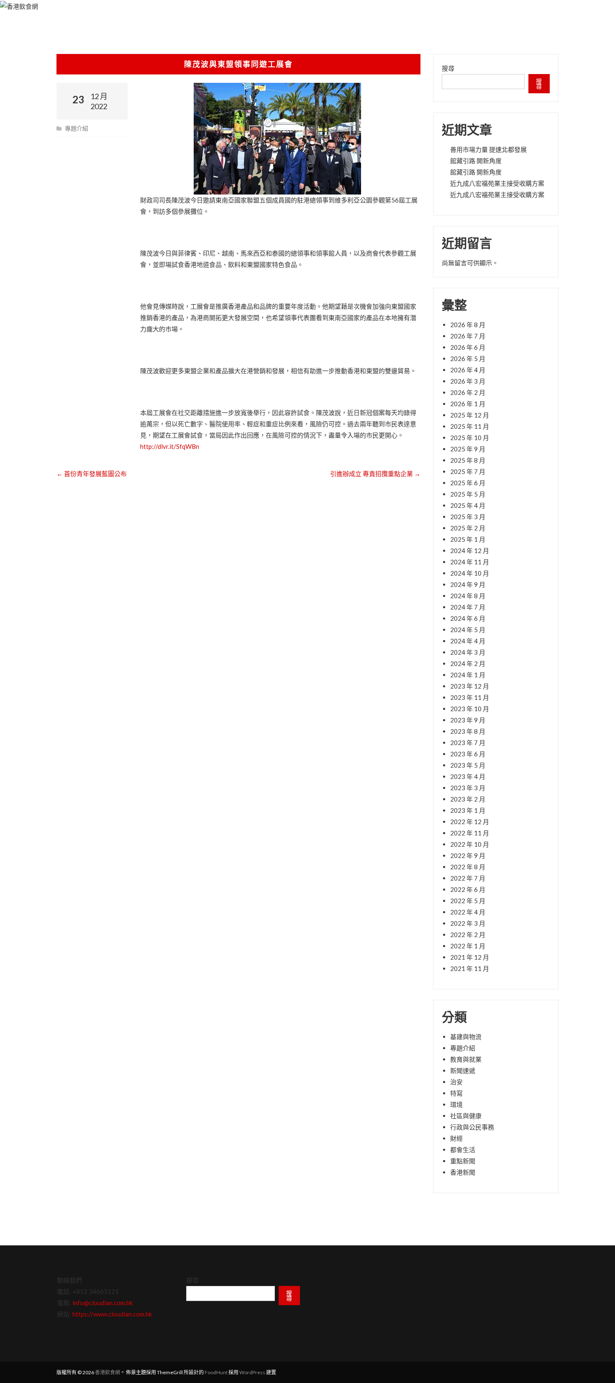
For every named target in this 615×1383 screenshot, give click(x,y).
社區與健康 (466, 1115)
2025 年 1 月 (467, 539)
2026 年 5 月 (467, 358)
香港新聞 (462, 1172)
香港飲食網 (107, 1372)
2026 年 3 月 (467, 381)
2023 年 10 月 (469, 708)
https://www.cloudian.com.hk (112, 1314)
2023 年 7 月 (467, 742)
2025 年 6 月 (467, 483)
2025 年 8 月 (467, 460)
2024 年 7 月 (467, 607)
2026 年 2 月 (467, 392)
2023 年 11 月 (469, 697)
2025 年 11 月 (469, 426)
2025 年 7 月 (467, 471)
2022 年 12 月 (469, 821)
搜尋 (448, 68)
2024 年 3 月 (467, 652)
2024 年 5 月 (467, 629)
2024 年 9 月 (467, 584)
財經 (456, 1138)
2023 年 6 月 (467, 754)
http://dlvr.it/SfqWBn (169, 446)
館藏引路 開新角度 (476, 160)
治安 (456, 1082)
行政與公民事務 (472, 1127)
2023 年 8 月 (467, 731)
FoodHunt (216, 1372)
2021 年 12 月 (469, 957)
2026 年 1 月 (467, 403)
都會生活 (462, 1149)
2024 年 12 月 (469, 550)
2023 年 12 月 (469, 686)
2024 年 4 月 (467, 641)
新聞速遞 (462, 1070)
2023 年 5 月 (467, 765)
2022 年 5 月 (467, 900)
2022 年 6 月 (467, 889)
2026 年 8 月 (467, 324)
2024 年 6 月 (467, 618)
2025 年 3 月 (467, 516)
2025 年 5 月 (467, 494)
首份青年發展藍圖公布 (91, 473)
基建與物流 (466, 1036)
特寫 (456, 1093)
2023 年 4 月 (467, 776)
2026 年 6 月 (467, 347)
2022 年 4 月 (467, 912)
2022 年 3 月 (467, 923)
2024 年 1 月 (467, 675)
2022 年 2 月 (467, 934)
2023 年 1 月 (467, 810)
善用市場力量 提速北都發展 (488, 149)
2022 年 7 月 (467, 878)
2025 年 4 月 (467, 505)
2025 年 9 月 (467, 449)
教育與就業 (466, 1059)
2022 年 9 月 (467, 855)
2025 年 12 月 (469, 415)
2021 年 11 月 (469, 968)
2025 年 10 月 (469, 437)
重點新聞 (462, 1161)
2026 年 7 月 (467, 336)
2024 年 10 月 (469, 573)
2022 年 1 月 (467, 946)
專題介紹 (76, 128)
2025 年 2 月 (467, 528)
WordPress (252, 1372)
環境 (456, 1104)
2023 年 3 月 (467, 787)
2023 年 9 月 (467, 720)
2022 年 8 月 (467, 867)
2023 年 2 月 (467, 799)
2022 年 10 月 (469, 844)
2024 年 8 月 (467, 595)
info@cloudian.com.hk (102, 1302)
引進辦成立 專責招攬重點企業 (375, 473)
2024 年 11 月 (469, 562)
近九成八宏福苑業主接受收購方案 (497, 183)
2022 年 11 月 (469, 833)
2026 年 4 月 (467, 370)
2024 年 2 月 (467, 663)
